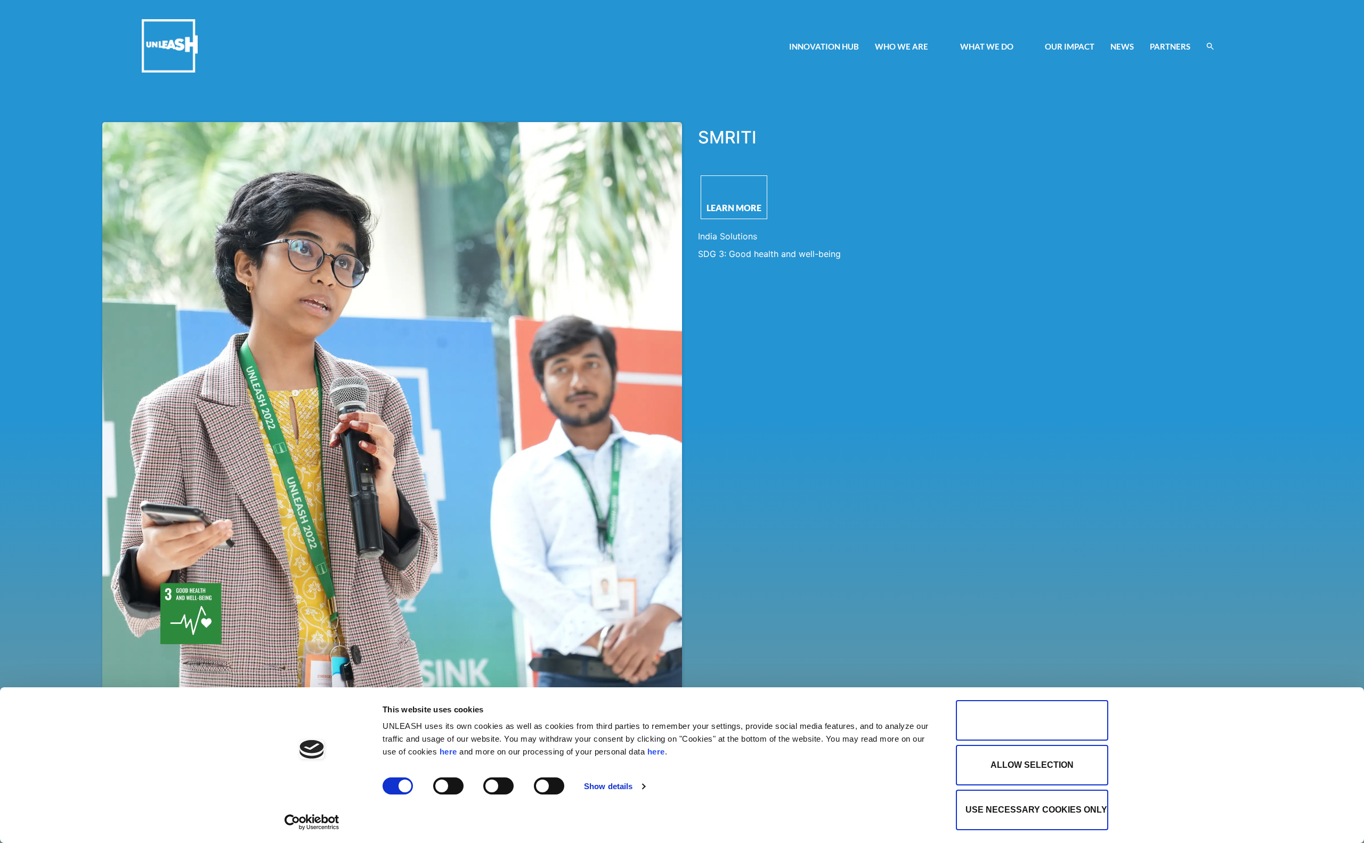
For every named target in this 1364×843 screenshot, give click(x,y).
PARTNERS (1170, 46)
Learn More (734, 208)
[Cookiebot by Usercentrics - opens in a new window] (312, 822)
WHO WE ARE (901, 46)
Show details (608, 786)
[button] (1210, 46)
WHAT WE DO (986, 46)
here (448, 751)
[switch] (448, 785)
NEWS (1122, 46)
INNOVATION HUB (824, 46)
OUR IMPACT (1069, 46)
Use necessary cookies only (1036, 809)
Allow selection (1032, 764)
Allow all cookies (1032, 720)
